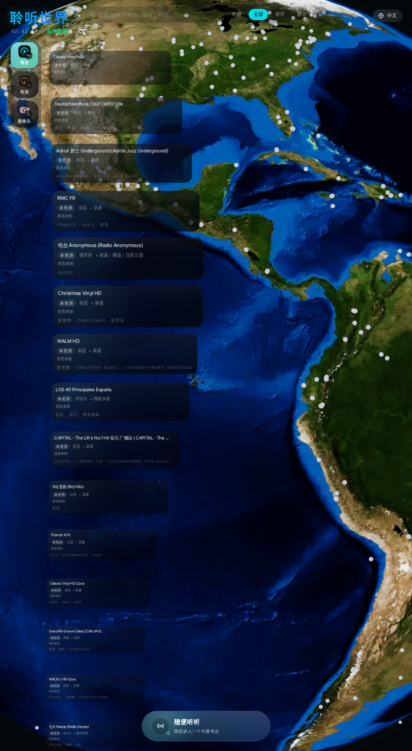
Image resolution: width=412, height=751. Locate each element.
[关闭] (320, 14)
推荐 (280, 14)
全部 (258, 14)
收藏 (236, 14)
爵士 (302, 14)
